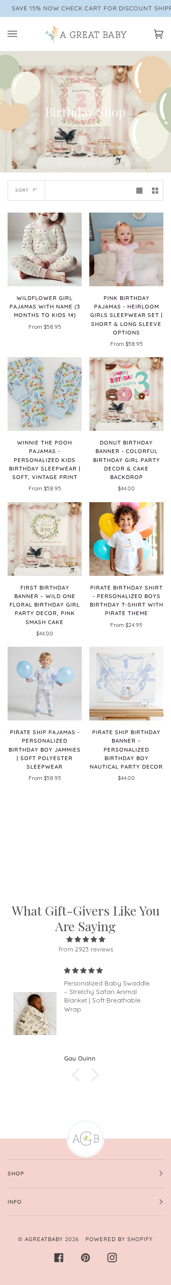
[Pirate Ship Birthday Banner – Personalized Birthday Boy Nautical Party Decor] (126, 683)
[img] (85, 939)
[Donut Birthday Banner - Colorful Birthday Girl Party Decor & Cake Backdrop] (126, 394)
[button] (78, 1074)
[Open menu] (22, 34)
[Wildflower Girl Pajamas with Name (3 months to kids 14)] (45, 249)
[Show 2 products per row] (155, 190)
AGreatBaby (44, 1239)
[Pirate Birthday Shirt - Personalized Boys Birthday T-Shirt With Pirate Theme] (126, 539)
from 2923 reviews (85, 949)
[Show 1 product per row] (139, 190)
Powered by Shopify (119, 1239)
